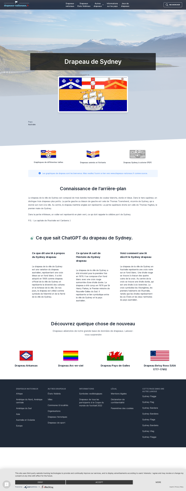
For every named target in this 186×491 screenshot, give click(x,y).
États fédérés (54, 393)
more (158, 482)
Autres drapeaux (98, 4)
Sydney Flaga (148, 419)
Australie (32, 124)
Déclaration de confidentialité (118, 401)
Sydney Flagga (149, 437)
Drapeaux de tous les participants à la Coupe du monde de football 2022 (91, 402)
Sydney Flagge (149, 396)
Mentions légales (119, 393)
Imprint (172, 487)
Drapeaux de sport (56, 422)
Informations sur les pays (112, 4)
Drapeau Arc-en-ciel (70, 365)
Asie (18, 414)
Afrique (19, 393)
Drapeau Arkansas (26, 365)
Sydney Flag (148, 402)
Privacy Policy (179, 487)
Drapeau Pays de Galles (115, 365)
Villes (50, 399)
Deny (40, 482)
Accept (99, 482)
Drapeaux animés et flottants (93, 162)
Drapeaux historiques (57, 417)
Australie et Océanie (25, 420)
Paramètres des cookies (122, 408)
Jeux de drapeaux (125, 4)
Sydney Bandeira (150, 425)
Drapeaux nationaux (70, 4)
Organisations (54, 411)
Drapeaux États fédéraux (83, 4)
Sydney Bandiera (150, 413)
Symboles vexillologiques (90, 393)
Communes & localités (58, 405)
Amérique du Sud (24, 408)
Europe (19, 425)
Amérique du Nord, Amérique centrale (29, 401)
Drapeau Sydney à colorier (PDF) (137, 162)
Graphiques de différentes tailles (48, 162)
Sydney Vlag (148, 431)
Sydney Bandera (150, 408)
